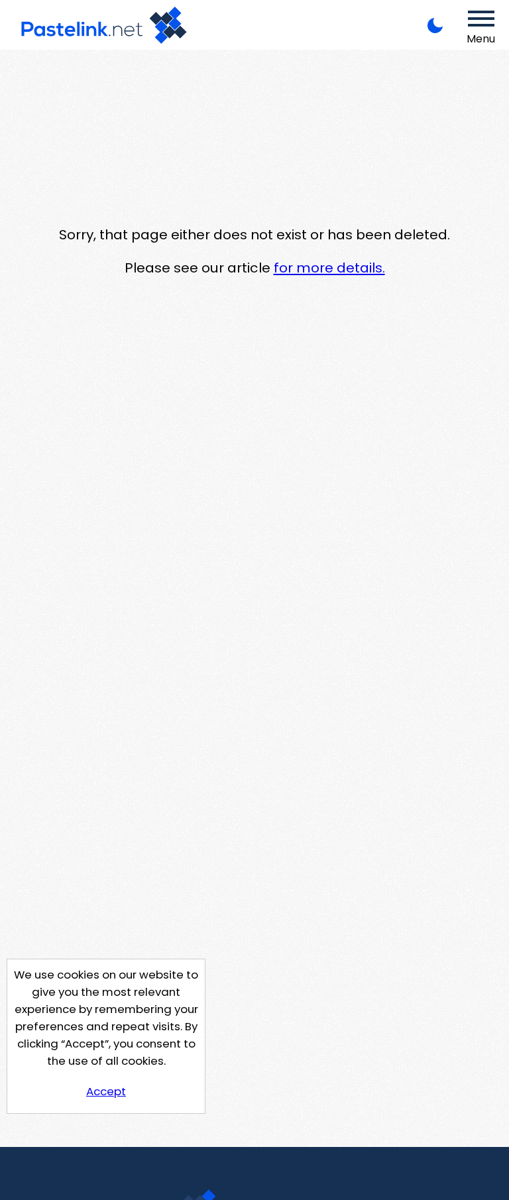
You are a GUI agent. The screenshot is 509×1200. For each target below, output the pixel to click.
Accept (106, 1091)
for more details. (329, 268)
